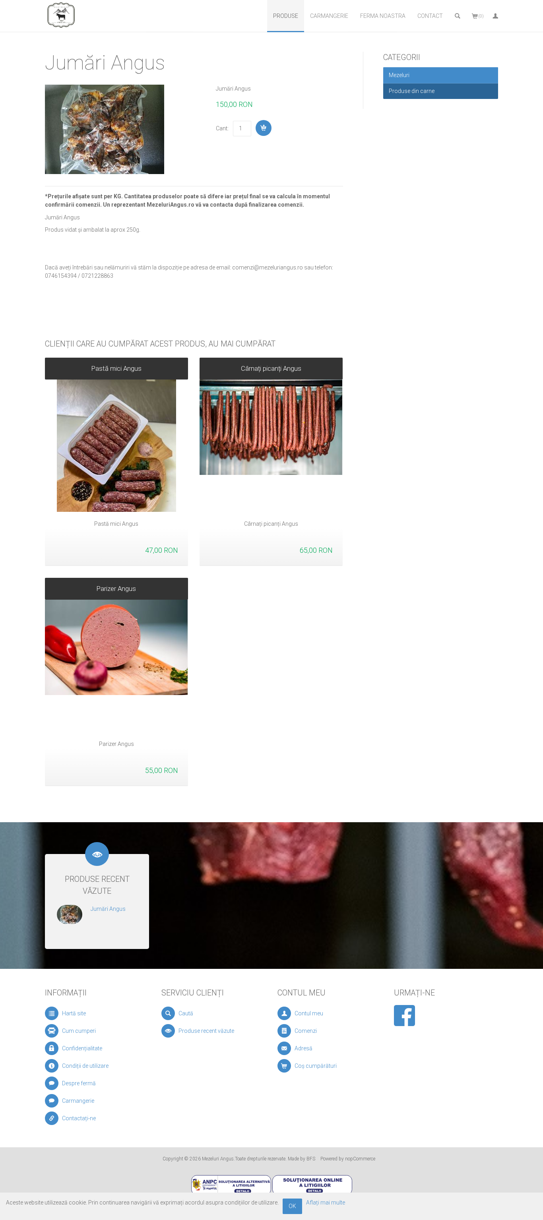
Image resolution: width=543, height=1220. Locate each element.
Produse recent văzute (206, 1031)
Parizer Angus (116, 589)
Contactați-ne (79, 1118)
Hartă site (74, 1013)
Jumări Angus (108, 909)
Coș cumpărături (316, 1066)
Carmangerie (329, 16)
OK (292, 1206)
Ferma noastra (382, 16)
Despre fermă (79, 1083)
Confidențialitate (82, 1048)
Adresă (303, 1048)
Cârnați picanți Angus (271, 368)
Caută (185, 1013)
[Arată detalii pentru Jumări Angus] (69, 913)
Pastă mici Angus (116, 368)
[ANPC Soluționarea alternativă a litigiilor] (231, 1184)
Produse (285, 16)
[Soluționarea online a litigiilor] (312, 1184)
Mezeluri (399, 75)
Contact (430, 16)
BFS (310, 1159)
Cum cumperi (79, 1031)
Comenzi (306, 1031)
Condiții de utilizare (85, 1066)
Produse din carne (411, 91)
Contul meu (309, 1013)
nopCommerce (360, 1159)
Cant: (222, 128)
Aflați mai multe (325, 1202)
